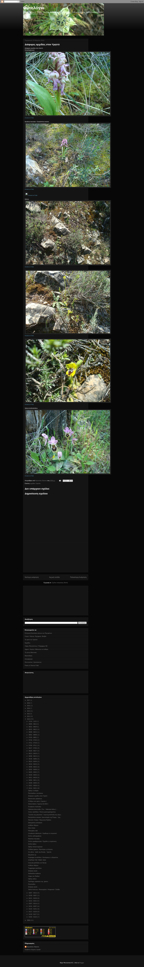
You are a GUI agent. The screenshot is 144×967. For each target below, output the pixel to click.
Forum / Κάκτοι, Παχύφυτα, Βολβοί (35, 636)
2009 (28, 920)
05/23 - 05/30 (33, 761)
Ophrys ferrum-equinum (35, 847)
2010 (28, 719)
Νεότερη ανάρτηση (32, 577)
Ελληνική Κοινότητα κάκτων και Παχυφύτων (38, 633)
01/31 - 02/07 (33, 906)
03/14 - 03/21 (33, 788)
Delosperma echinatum (35, 822)
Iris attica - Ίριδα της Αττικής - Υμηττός (39, 852)
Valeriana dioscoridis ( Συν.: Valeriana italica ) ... (43, 809)
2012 (28, 713)
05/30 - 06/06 (33, 759)
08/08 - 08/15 (33, 732)
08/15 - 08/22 (33, 729)
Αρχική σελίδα (54, 577)
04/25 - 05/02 (33, 772)
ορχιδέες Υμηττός (35, 483)
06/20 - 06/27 (33, 751)
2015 (28, 705)
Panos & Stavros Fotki (32, 665)
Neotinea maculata (34, 839)
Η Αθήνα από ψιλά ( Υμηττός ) (37, 801)
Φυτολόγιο (33, 7)
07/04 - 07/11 (33, 745)
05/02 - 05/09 (33, 769)
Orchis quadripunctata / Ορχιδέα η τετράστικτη (42, 841)
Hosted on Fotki (29, 118)
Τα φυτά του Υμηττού (31, 639)
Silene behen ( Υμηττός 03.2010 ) (38, 804)
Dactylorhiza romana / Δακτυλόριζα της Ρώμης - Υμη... (44, 817)
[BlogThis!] (66, 481)
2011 (28, 716)
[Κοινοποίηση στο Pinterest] (72, 481)
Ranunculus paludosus (35, 798)
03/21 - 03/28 (33, 785)
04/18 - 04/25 (33, 775)
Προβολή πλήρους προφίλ (33, 949)
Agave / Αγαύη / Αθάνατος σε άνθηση (36, 649)
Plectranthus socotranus (35, 793)
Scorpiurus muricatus (34, 806)
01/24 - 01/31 (33, 909)
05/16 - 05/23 (33, 764)
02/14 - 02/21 (33, 901)
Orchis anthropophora (34, 836)
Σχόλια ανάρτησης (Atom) (60, 582)
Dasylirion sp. (32, 855)
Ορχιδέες (27, 643)
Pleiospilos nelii (33, 831)
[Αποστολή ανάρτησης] (59, 480)
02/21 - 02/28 (33, 898)
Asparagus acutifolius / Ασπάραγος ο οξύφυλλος (43, 857)
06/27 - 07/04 (33, 748)
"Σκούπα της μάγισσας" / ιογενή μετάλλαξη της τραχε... (45, 814)
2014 (28, 708)
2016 (28, 703)
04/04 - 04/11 (33, 780)
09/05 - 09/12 (33, 724)
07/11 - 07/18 (33, 743)
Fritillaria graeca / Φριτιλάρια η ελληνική (40, 849)
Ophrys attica (32, 879)
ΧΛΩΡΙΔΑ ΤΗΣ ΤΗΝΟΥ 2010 (37, 860)
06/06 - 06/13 (33, 756)
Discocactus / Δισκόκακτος (33, 662)
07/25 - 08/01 (33, 737)
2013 (28, 711)
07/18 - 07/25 (33, 740)
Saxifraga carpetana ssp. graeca (38, 881)
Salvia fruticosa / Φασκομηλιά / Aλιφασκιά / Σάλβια (44, 889)
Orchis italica (32, 844)
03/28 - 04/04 (33, 783)
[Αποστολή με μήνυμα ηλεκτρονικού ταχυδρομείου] (64, 481)
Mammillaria (28, 656)
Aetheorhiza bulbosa (34, 873)
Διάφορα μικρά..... (33, 871)
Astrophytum (29, 659)
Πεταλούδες (31, 884)
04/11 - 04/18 (33, 777)
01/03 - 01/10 (33, 917)
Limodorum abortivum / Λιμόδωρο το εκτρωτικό (42, 833)
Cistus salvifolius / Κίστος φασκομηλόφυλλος (42, 812)
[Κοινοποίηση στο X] (68, 481)
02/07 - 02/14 (33, 903)
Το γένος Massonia (30, 652)
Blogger (81, 963)
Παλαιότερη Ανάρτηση (78, 577)
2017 (28, 700)
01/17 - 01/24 (33, 911)
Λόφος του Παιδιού (34, 876)
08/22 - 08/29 (33, 727)
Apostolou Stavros (33, 947)
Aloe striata (31, 828)
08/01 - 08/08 (33, 735)
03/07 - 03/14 (33, 893)
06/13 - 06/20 (33, 753)
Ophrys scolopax (33, 790)
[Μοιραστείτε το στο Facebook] (70, 481)
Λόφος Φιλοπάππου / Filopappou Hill (36, 646)
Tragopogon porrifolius (35, 868)
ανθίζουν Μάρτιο (33, 825)
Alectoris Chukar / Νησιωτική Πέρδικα (39, 820)
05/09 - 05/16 (33, 767)
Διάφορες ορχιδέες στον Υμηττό (37, 796)
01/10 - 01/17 (33, 914)
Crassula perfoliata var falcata (37, 863)
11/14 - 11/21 (33, 721)
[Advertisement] (55, 557)
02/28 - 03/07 (33, 895)
